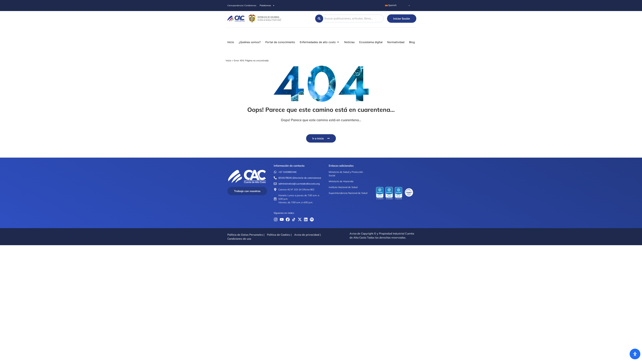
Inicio (228, 60)
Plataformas (265, 5)
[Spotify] (312, 219)
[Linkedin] (306, 219)
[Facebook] (288, 219)
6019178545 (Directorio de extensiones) (299, 177)
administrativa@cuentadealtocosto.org (299, 183)
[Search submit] (319, 19)
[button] (5, 34)
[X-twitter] (300, 219)
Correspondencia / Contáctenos (241, 5)
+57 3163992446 (287, 171)
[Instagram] (276, 219)
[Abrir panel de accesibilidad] (635, 354)
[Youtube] (282, 219)
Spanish (392, 5)
